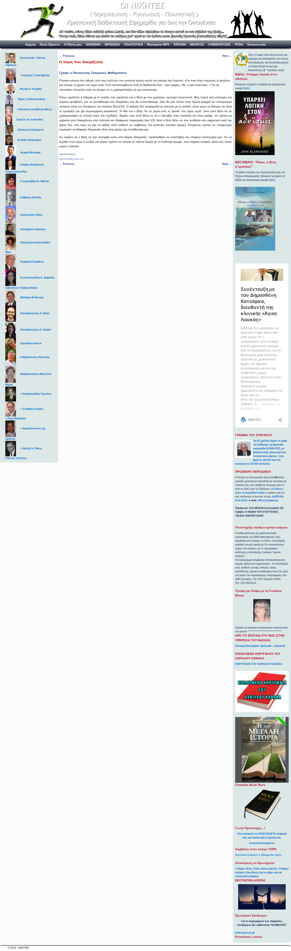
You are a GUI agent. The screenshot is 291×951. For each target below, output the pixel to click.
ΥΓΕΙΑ (239, 44)
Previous (67, 55)
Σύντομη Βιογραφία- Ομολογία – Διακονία (260, 645)
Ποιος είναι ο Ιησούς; (265, 868)
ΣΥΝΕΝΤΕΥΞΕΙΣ (219, 44)
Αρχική (30, 44)
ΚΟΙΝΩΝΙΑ (93, 44)
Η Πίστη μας (73, 44)
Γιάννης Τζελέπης (16, 458)
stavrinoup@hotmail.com (71, 159)
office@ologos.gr (268, 500)
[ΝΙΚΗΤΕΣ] (145, 20)
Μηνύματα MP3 (158, 44)
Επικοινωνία (256, 44)
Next (227, 55)
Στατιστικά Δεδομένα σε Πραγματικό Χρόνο (258, 854)
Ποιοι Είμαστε (50, 44)
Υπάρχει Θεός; (244, 868)
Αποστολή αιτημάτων (262, 843)
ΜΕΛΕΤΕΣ (197, 44)
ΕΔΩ (246, 88)
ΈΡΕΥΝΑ (179, 44)
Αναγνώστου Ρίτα (16, 171)
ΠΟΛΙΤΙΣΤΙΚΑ (133, 44)
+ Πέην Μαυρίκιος (15, 418)
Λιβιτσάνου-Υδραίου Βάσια (21, 287)
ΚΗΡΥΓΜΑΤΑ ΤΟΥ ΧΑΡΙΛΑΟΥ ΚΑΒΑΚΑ (259, 664)
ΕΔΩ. (272, 179)
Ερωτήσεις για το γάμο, (259, 872)
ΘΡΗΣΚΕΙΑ (112, 44)
